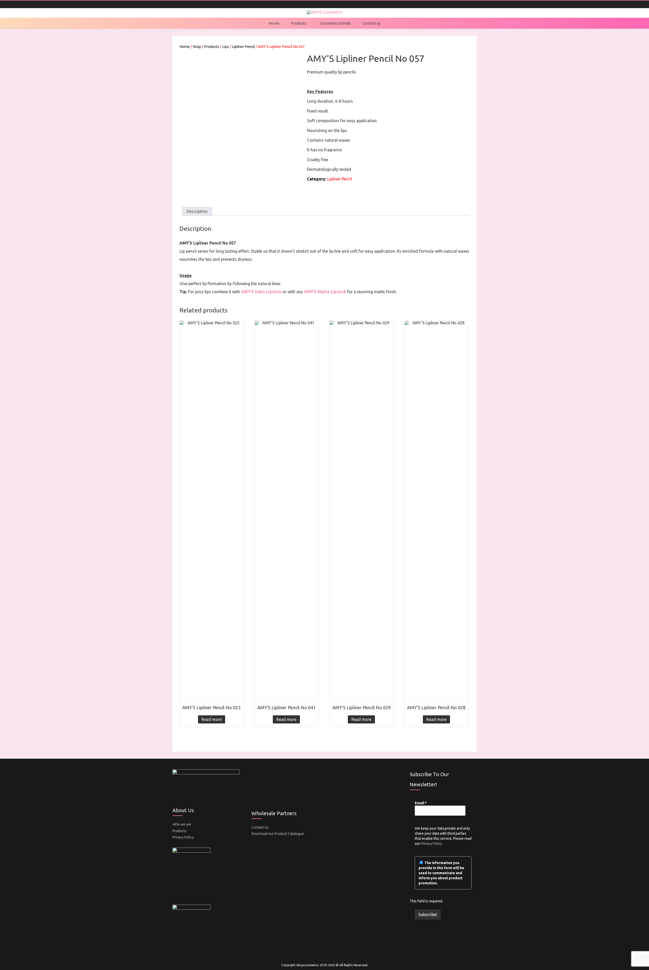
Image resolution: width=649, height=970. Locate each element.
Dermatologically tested (329, 169)
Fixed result (317, 111)
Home (273, 23)
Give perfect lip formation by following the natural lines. (230, 283)
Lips (225, 46)
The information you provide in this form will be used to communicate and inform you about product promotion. (441, 873)
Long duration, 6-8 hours (330, 101)
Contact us (371, 23)
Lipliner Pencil (243, 46)
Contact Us (260, 827)
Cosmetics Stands (335, 23)
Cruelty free (317, 159)
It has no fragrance (324, 149)
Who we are (181, 824)
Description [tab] (197, 211)
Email (421, 803)
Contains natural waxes (328, 140)
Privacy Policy (183, 837)
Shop (197, 46)
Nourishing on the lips (327, 130)
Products (299, 23)
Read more (212, 719)
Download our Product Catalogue (277, 834)
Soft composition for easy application (342, 120)
